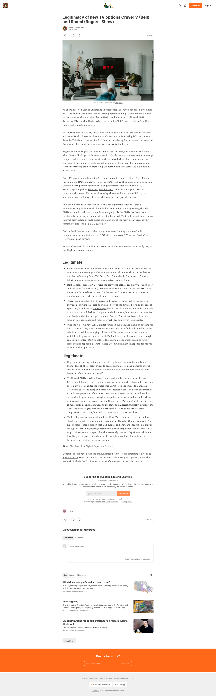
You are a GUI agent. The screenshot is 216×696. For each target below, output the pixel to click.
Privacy (109, 678)
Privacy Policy (127, 501)
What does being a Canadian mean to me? (86, 582)
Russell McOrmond (76, 27)
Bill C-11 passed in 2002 (100, 189)
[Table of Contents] (2, 348)
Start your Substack (101, 684)
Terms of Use (120, 499)
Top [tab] (65, 575)
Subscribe (195, 5)
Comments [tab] (68, 538)
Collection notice (127, 678)
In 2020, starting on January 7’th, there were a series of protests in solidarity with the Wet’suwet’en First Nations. (95, 586)
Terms (116, 678)
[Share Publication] (185, 5)
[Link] (59, 262)
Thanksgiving (70, 601)
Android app (99, 308)
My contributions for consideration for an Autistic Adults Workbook (95, 622)
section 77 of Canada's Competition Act (125, 421)
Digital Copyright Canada (99, 446)
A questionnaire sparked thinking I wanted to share (84, 627)
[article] (108, 588)
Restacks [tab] (79, 538)
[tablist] (73, 537)
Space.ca (140, 301)
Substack (95, 691)
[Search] (179, 5)
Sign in (208, 5)
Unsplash (118, 102)
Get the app (120, 684)
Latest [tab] (71, 575)
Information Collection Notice (107, 501)
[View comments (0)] (73, 35)
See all (67, 641)
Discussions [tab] (81, 575)
